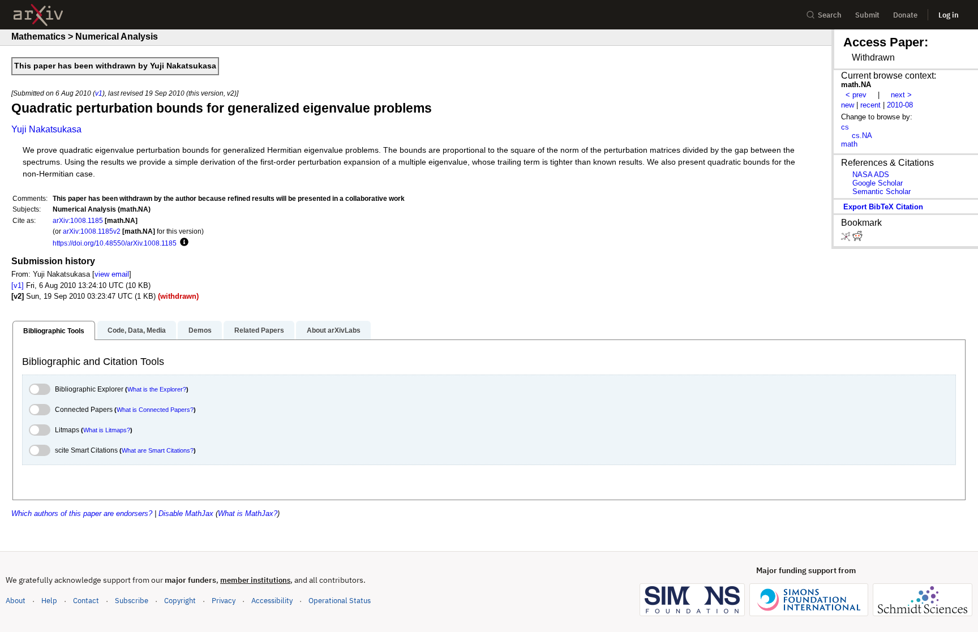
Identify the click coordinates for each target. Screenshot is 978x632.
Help (49, 600)
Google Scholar (877, 183)
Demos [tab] (200, 330)
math (849, 144)
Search (830, 15)
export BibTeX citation (883, 207)
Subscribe (131, 600)
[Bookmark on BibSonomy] (846, 238)
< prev (856, 95)
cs (845, 127)
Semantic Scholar (881, 191)
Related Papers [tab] (259, 330)
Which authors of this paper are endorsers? (81, 513)
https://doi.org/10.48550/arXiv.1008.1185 (115, 243)
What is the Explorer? (156, 389)
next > (901, 95)
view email (112, 274)
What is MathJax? (247, 513)
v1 (98, 93)
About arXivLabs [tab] (334, 330)
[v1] (17, 285)
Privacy (223, 600)
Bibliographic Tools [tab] (53, 331)
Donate (905, 15)
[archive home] (38, 15)
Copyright (180, 600)
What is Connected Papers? (155, 409)
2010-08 (900, 105)
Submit (867, 15)
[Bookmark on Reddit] (857, 238)
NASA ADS (870, 174)
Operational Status (339, 600)
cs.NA (862, 135)
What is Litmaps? (106, 430)
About (15, 600)
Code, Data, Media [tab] (137, 330)
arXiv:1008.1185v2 (92, 231)
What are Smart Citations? (158, 450)
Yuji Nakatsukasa (46, 129)
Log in (948, 15)
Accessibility (272, 600)
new (847, 105)
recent (870, 105)
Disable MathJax (185, 513)
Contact (86, 600)
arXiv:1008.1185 (78, 220)
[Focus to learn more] (182, 243)
